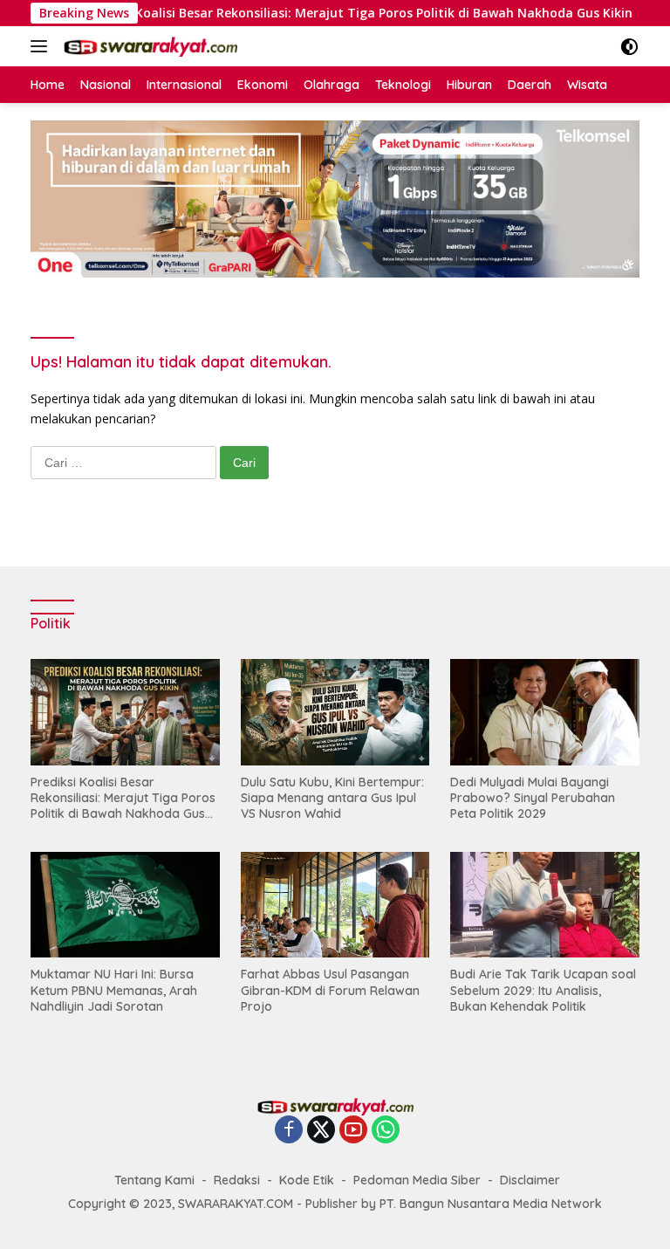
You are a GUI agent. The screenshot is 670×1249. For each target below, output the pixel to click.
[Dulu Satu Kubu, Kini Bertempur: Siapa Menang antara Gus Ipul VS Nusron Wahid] (335, 712)
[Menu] (42, 46)
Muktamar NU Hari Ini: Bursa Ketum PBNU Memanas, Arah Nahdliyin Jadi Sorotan (114, 989)
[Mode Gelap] (629, 46)
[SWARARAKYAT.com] (147, 46)
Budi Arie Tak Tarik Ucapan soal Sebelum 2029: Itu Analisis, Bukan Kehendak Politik (543, 989)
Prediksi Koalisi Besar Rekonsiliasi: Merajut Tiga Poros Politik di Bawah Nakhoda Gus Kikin (330, 13)
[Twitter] (321, 1130)
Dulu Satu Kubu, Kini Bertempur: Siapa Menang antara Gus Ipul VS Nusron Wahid (332, 797)
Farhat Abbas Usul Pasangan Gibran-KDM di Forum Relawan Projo (330, 989)
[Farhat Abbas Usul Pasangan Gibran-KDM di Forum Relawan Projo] (335, 904)
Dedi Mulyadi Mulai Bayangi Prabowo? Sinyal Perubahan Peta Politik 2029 (532, 797)
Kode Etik (306, 1180)
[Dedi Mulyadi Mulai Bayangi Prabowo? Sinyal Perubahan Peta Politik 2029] (544, 712)
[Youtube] (353, 1130)
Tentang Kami (154, 1180)
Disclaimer (530, 1180)
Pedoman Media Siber (417, 1180)
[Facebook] (289, 1130)
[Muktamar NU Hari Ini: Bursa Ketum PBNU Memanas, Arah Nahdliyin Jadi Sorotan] (125, 904)
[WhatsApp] (386, 1130)
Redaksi (237, 1180)
